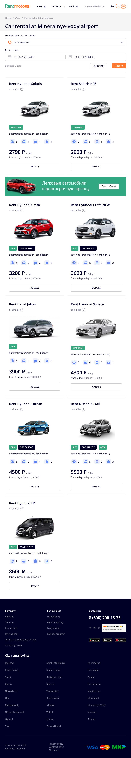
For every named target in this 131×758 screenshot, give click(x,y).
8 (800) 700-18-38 (105, 617)
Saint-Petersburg (55, 662)
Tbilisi (49, 712)
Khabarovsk (52, 698)
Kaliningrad (94, 662)
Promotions (11, 628)
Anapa (91, 676)
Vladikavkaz (94, 691)
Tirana (91, 719)
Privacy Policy (56, 743)
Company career (14, 645)
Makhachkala (12, 705)
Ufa (7, 698)
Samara (50, 683)
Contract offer (56, 746)
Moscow (9, 662)
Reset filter (98, 65)
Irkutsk (50, 705)
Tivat (7, 726)
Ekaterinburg (12, 669)
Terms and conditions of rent (20, 639)
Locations (57, 6)
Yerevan (92, 712)
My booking (11, 633)
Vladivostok (52, 691)
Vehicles (73, 6)
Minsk (49, 719)
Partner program (56, 633)
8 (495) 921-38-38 (94, 6)
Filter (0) (119, 65)
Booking (41, 6)
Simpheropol (53, 669)
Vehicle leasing (55, 622)
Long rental (53, 628)
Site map (53, 750)
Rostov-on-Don (54, 676)
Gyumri (9, 719)
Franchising (53, 616)
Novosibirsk (11, 691)
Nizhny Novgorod (14, 712)
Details (34, 166)
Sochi (8, 676)
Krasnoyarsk (94, 683)
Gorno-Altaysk (53, 726)
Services (9, 622)
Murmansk (93, 698)
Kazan (8, 683)
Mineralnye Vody (97, 705)
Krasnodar (93, 669)
